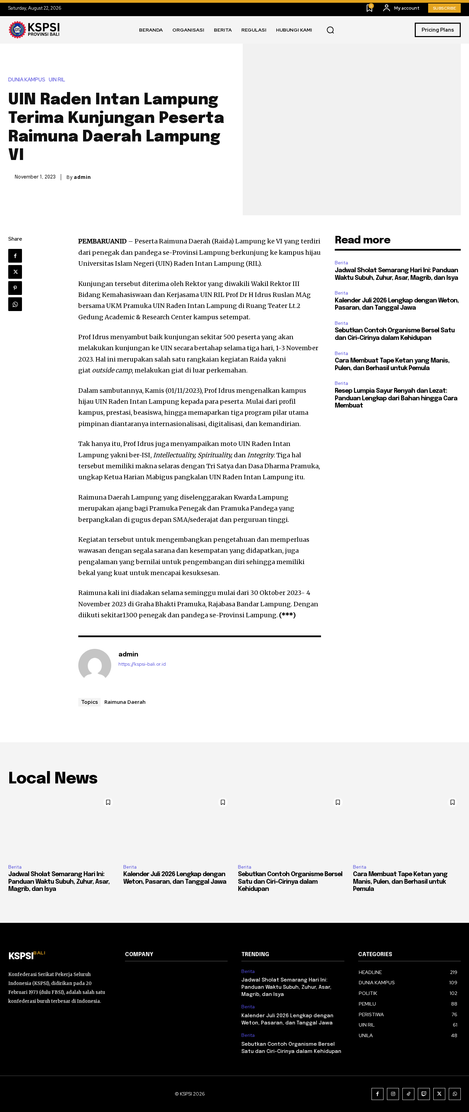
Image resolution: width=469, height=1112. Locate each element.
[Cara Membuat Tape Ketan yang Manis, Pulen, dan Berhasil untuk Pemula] (407, 826)
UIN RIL (57, 79)
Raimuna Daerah (125, 701)
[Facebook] (15, 256)
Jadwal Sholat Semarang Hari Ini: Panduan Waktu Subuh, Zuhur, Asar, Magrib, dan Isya (59, 881)
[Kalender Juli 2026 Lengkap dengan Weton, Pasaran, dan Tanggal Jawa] (177, 826)
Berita (341, 263)
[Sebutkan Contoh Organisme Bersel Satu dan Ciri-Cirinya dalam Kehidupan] (292, 826)
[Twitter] (15, 272)
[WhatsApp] (15, 304)
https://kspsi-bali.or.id (142, 664)
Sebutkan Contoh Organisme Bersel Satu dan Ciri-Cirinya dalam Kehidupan (290, 881)
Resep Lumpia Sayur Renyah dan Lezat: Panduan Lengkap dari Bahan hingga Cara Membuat (396, 398)
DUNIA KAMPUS (26, 79)
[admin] (94, 665)
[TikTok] (408, 1094)
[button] (330, 30)
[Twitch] (424, 1094)
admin (82, 177)
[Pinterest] (15, 288)
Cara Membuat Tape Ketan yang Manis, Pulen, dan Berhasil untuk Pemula (400, 881)
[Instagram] (393, 1094)
